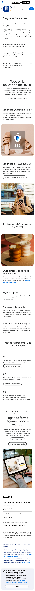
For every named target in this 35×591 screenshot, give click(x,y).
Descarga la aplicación (17, 98)
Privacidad (22, 525)
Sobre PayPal (6, 514)
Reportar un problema (12, 383)
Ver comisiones (26, 562)
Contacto (11, 502)
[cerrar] (1, 8)
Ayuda (4, 502)
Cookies (14, 525)
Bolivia (6, 509)
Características (7, 505)
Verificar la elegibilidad (12, 366)
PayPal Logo (7, 497)
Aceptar (17, 586)
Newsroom (15, 514)
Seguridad (27, 502)
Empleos (22, 514)
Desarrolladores (7, 517)
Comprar (15, 505)
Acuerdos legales (8, 528)
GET (31, 8)
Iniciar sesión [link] (15, 2)
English (11, 509)
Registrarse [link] (26, 2)
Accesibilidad (6, 525)
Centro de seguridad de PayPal (14, 177)
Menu (33, 2)
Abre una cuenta (17, 439)
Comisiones (19, 502)
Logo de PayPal (2, 2)
